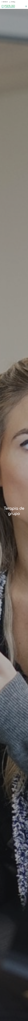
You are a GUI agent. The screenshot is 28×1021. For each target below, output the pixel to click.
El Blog (13, 2)
